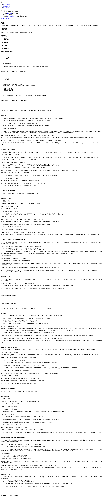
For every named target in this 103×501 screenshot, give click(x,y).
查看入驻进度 (10, 16)
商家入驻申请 (6, 4)
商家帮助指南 (6, 7)
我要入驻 (9, 13)
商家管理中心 (6, 6)
